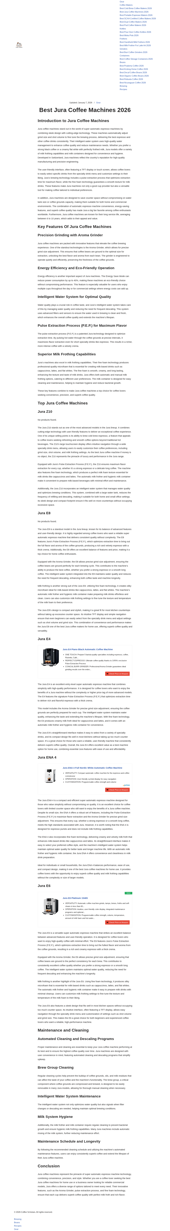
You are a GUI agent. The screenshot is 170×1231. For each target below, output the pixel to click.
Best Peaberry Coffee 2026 (132, 66)
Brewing (123, 86)
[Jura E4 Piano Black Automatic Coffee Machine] (50, 658)
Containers (124, 56)
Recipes (123, 89)
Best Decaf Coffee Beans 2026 (133, 72)
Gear (122, 2)
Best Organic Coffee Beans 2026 (134, 76)
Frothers (123, 39)
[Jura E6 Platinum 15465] (50, 906)
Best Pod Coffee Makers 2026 (133, 25)
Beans (122, 62)
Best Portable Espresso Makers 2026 (136, 15)
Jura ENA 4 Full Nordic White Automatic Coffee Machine (92, 768)
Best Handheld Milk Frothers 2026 (135, 42)
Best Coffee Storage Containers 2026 (136, 59)
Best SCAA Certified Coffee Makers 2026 (138, 18)
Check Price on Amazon (118, 674)
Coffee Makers (126, 5)
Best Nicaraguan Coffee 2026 (133, 83)
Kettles (123, 29)
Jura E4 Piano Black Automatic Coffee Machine (88, 649)
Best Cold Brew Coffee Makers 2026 (136, 8)
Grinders (123, 49)
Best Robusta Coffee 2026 (131, 79)
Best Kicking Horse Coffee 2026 (134, 69)
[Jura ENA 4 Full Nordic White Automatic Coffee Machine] (50, 776)
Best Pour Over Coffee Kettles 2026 (135, 32)
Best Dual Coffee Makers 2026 (133, 22)
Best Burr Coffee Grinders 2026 (133, 52)
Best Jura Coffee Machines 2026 (134, 12)
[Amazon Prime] (126, 785)
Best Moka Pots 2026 (129, 35)
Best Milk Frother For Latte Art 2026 (135, 45)
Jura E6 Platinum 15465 (75, 898)
